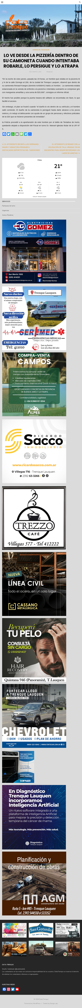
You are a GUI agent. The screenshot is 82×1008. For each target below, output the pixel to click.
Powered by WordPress (32, 1003)
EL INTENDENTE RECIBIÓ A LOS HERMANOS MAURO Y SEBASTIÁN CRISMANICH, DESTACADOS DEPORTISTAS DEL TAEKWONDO (21, 147)
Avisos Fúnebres (7, 215)
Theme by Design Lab (50, 1003)
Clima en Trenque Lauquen (39, 196)
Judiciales (36, 50)
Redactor (50, 72)
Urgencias (5, 210)
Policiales (45, 50)
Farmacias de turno (8, 206)
